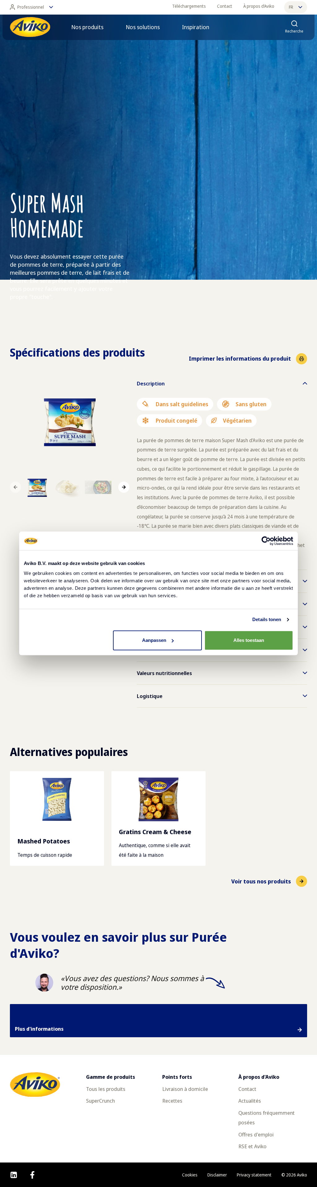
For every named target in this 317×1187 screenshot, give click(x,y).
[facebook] (32, 1175)
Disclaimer (217, 1175)
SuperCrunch (100, 1100)
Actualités (249, 1100)
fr (291, 7)
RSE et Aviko (252, 1146)
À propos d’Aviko (258, 6)
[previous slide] (15, 487)
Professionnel (30, 7)
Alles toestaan (248, 640)
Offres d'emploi (256, 1134)
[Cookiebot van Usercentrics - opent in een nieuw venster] (266, 540)
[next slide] (123, 487)
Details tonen (266, 619)
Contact (224, 6)
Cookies (190, 1175)
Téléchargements (189, 6)
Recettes (172, 1100)
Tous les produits (105, 1088)
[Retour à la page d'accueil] (30, 27)
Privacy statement (254, 1175)
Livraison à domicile (185, 1088)
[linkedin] (14, 1174)
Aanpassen (154, 640)
